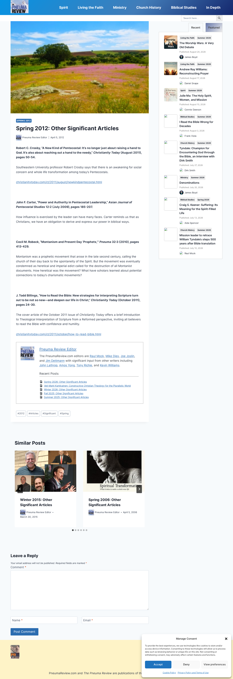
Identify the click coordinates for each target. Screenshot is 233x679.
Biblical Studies (183, 7)
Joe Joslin (127, 356)
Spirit (63, 7)
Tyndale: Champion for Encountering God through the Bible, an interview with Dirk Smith (197, 154)
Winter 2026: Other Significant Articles (65, 389)
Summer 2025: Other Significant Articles (66, 397)
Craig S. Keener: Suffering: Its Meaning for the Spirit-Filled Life (198, 209)
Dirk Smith (190, 170)
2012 (21, 413)
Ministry (120, 7)
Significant (49, 413)
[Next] (139, 489)
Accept (158, 664)
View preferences (215, 664)
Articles (33, 413)
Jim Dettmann (55, 360)
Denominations (189, 182)
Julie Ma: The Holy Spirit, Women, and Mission (195, 97)
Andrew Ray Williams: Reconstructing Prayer (194, 71)
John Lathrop (48, 365)
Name (17, 620)
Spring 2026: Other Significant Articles (65, 381)
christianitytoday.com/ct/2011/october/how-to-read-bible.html (58, 334)
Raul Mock (97, 356)
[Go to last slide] (20, 489)
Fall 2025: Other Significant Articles (63, 393)
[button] (226, 638)
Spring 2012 (24, 120)
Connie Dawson (193, 109)
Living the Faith (90, 7)
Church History (148, 7)
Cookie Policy (169, 672)
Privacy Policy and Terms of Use (193, 672)
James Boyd (191, 57)
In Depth (213, 7)
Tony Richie (84, 365)
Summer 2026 (204, 38)
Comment (18, 567)
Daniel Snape (191, 83)
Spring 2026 (203, 200)
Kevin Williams (109, 365)
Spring (64, 413)
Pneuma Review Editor (34, 137)
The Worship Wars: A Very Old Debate (196, 45)
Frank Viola (190, 136)
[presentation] (45, 471)
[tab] (73, 530)
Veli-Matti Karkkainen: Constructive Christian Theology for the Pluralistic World (87, 385)
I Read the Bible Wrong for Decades (196, 124)
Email (88, 620)
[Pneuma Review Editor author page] (18, 137)
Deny (186, 664)
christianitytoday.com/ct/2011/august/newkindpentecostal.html (59, 182)
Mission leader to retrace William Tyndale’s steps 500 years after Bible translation (197, 239)
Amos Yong (67, 365)
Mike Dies (112, 356)
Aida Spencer (192, 223)
